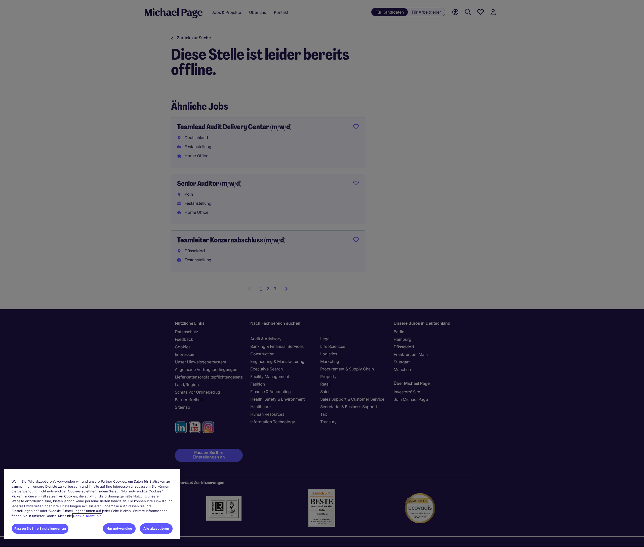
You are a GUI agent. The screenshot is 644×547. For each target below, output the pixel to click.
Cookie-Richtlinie (87, 516)
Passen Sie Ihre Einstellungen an (40, 528)
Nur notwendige (119, 528)
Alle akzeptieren (156, 528)
